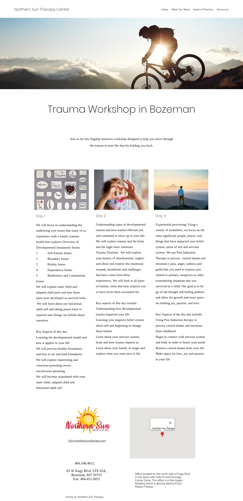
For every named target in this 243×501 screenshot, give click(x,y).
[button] (203, 9)
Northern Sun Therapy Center (41, 9)
